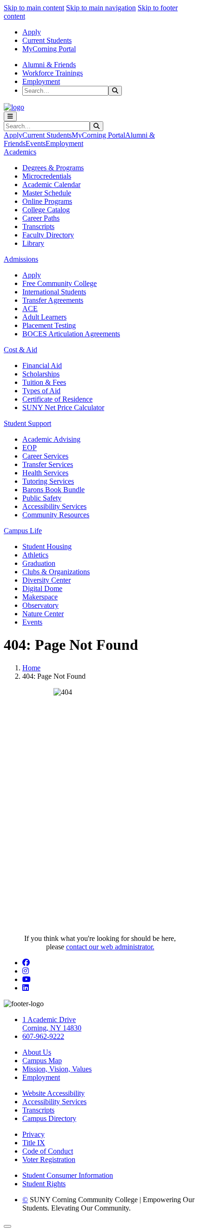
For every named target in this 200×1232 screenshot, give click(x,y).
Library (33, 243)
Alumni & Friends (49, 65)
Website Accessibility (53, 1093)
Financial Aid (42, 365)
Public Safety (41, 498)
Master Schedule (46, 193)
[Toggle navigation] (10, 116)
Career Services (45, 456)
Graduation (38, 563)
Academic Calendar (51, 184)
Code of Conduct (47, 1151)
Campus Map (42, 1061)
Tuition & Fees (44, 382)
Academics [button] (20, 152)
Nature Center (43, 614)
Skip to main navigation (101, 8)
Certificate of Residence (57, 399)
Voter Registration (48, 1159)
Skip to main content (34, 8)
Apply (31, 32)
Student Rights (44, 1184)
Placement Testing (49, 325)
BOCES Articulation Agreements (71, 334)
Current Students (47, 40)
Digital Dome (42, 588)
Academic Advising (51, 439)
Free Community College (59, 283)
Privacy (33, 1134)
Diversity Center (46, 580)
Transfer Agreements (52, 300)
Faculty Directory (48, 235)
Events (36, 143)
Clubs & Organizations (56, 572)
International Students (54, 292)
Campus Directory (49, 1118)
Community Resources (55, 515)
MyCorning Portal (49, 49)
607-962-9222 (43, 1036)
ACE (30, 309)
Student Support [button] (27, 423)
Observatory (40, 605)
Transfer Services (47, 464)
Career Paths (41, 218)
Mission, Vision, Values (57, 1069)
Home (31, 668)
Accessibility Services (54, 506)
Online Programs (47, 201)
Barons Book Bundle (53, 490)
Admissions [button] (21, 259)
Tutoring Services (48, 481)
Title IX (33, 1143)
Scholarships (41, 374)
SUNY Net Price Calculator (63, 407)
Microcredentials (46, 176)
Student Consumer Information (67, 1175)
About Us (36, 1052)
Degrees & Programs (53, 168)
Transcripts (38, 226)
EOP (29, 448)
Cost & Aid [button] (20, 350)
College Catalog (46, 210)
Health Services (45, 473)
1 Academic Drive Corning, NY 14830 (51, 1024)
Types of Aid (41, 391)
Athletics (35, 555)
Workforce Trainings (52, 73)
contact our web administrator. (110, 947)
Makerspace (40, 597)
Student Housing (47, 546)
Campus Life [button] (23, 531)
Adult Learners (44, 317)
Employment (41, 81)
